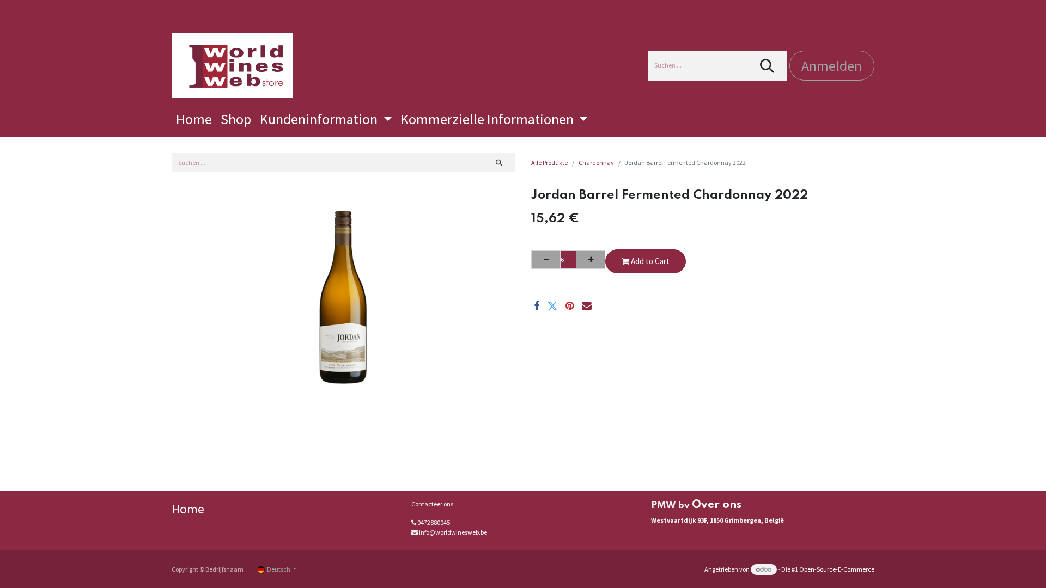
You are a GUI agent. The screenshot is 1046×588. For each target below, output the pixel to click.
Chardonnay (596, 162)
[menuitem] (194, 119)
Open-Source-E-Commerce (836, 569)
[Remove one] (546, 259)
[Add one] (590, 259)
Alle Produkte (549, 162)
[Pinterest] (569, 306)
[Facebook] (536, 306)
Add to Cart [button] (649, 261)
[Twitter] (552, 306)
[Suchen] (767, 66)
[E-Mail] (587, 306)
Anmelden (831, 66)
